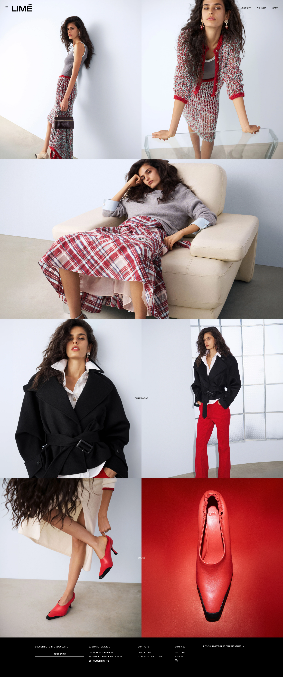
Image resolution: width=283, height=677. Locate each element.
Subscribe (60, 653)
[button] (7, 8)
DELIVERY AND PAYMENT (101, 652)
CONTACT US (144, 652)
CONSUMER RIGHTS (99, 660)
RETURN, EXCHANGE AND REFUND (106, 656)
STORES (179, 656)
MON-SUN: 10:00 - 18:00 (150, 656)
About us (180, 652)
